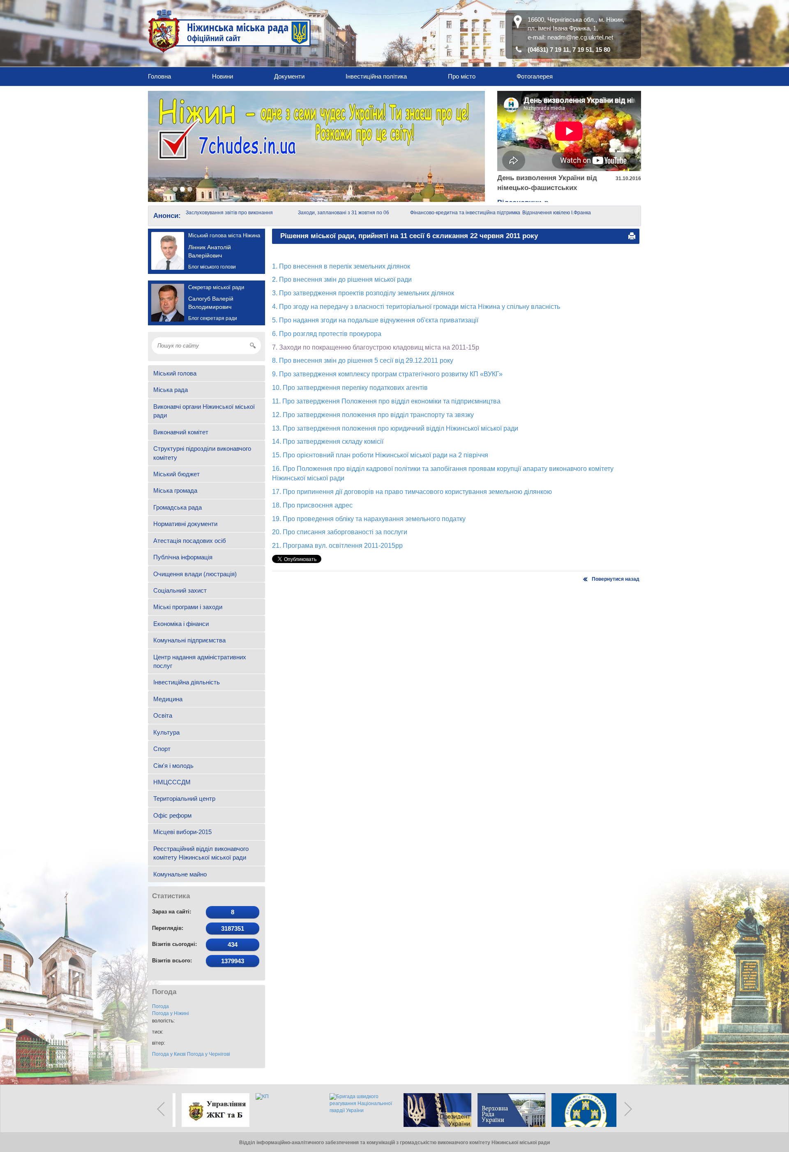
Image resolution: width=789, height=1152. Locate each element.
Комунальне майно (180, 874)
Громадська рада (177, 507)
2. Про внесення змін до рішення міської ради (342, 279)
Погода (160, 1006)
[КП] (284, 1110)
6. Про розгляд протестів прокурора (326, 333)
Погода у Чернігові (208, 1054)
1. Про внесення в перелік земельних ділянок (341, 266)
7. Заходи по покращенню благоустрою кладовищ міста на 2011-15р (375, 347)
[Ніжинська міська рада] (229, 30)
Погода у (170, 1013)
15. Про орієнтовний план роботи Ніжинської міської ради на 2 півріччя (380, 455)
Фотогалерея (535, 76)
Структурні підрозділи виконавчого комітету (202, 453)
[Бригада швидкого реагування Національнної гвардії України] (357, 1110)
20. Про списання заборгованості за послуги (339, 531)
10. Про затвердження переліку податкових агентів (350, 387)
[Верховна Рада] (505, 1110)
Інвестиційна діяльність (186, 682)
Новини (222, 76)
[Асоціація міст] (579, 1110)
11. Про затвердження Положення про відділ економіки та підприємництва (386, 401)
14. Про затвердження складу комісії (327, 441)
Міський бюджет (176, 474)
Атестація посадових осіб (189, 540)
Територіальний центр (184, 798)
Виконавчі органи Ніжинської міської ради (204, 411)
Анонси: (167, 216)
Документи (289, 76)
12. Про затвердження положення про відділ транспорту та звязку (373, 414)
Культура (166, 732)
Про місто (461, 76)
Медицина (167, 698)
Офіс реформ (172, 815)
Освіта (162, 715)
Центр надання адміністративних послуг (199, 661)
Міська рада (170, 389)
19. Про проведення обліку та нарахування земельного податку (369, 518)
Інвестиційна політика (376, 76)
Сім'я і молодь (173, 765)
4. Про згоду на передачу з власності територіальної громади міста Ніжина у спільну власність (416, 306)
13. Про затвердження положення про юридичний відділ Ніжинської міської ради (395, 428)
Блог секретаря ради (212, 318)
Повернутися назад (615, 579)
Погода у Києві (169, 1054)
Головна (159, 76)
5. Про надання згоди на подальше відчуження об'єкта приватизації (375, 320)
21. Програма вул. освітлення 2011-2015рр (337, 545)
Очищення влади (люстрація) (195, 573)
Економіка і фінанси (181, 623)
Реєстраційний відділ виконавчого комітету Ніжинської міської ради (201, 853)
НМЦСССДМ (172, 782)
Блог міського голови (212, 267)
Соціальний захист (180, 590)
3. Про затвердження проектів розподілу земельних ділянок (363, 293)
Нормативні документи (185, 523)
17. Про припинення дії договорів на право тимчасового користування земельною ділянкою (412, 491)
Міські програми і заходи (187, 606)
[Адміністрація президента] (431, 1110)
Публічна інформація (182, 557)
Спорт (162, 748)
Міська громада (175, 490)
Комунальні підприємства (189, 640)
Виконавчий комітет (180, 432)
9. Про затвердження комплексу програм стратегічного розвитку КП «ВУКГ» (387, 374)
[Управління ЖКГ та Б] (210, 1110)
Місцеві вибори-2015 (182, 831)
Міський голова (174, 373)
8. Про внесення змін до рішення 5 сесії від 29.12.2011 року (362, 360)
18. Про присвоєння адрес (312, 505)
